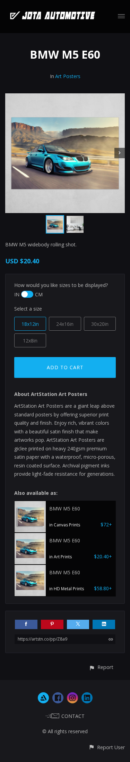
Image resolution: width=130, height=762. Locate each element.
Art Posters (67, 76)
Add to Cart (65, 367)
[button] (101, 667)
